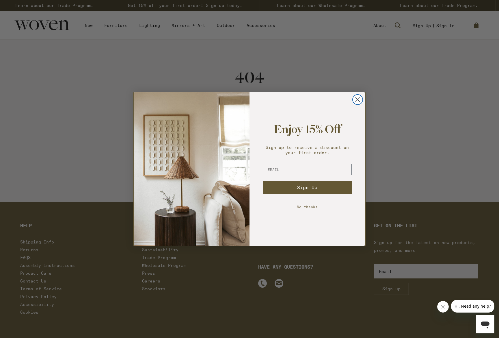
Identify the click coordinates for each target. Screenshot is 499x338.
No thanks (307, 206)
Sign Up (307, 187)
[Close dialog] (358, 100)
